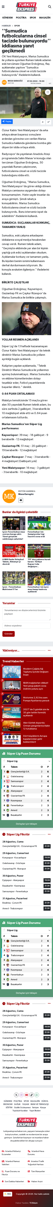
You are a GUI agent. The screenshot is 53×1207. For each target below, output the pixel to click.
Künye (43, 1107)
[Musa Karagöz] (9, 496)
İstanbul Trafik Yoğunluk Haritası (36, 1163)
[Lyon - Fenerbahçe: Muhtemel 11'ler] (13, 578)
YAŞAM (25, 1104)
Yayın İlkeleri (35, 1111)
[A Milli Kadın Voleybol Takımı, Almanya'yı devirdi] (13, 551)
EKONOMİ (7, 1104)
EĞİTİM (9, 1107)
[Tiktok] (31, 1095)
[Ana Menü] (3, 7)
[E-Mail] (20, 500)
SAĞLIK (17, 1104)
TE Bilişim (33, 1203)
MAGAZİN (44, 17)
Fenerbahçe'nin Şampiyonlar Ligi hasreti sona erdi (36, 534)
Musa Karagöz (26, 494)
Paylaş (8, 121)
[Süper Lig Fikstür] (49, 834)
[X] (16, 1095)
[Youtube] (26, 1095)
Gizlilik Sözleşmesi (22, 1107)
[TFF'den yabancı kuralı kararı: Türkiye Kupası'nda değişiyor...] (39, 551)
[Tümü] (49, 650)
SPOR (33, 17)
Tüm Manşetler (38, 1171)
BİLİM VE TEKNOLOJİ (39, 1104)
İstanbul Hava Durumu (36, 1152)
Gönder (8, 634)
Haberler (6, 26)
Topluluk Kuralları (20, 1111)
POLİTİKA (21, 17)
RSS (9, 1194)
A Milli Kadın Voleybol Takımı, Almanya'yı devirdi (13, 561)
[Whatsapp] (36, 1095)
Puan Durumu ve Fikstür (11, 1173)
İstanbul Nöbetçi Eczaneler (11, 1152)
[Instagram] (21, 1095)
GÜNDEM (7, 17)
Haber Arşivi (37, 1181)
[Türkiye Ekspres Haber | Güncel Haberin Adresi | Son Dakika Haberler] (26, 7)
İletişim (35, 1107)
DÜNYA (45, 1101)
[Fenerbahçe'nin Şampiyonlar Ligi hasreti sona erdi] (39, 523)
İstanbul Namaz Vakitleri (11, 1163)
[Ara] (49, 7)
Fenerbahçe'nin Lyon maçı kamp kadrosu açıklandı (38, 589)
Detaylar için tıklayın (26, 824)
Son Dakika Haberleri (14, 1181)
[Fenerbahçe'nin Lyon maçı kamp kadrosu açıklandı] (39, 578)
